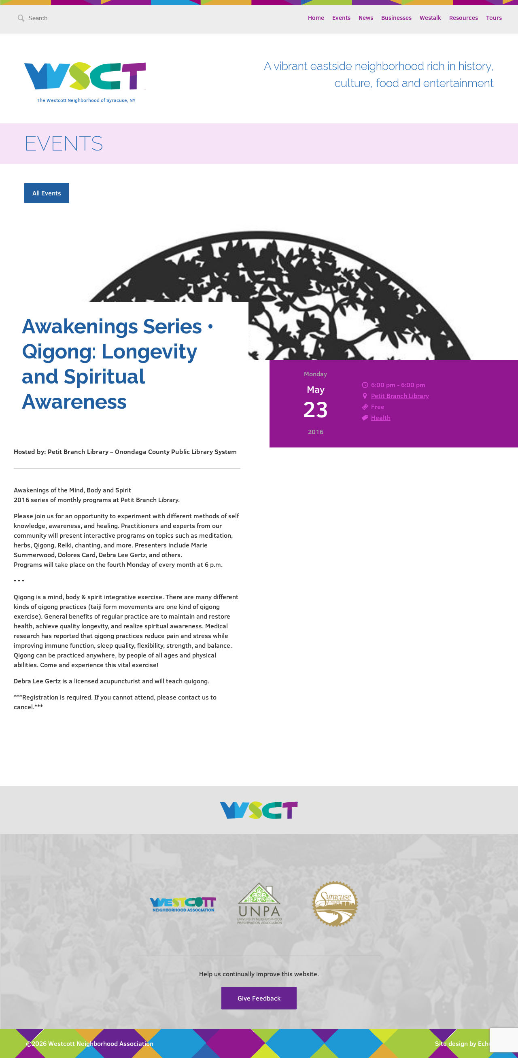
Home (316, 17)
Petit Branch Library (400, 395)
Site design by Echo (463, 1043)
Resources (463, 17)
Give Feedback (259, 998)
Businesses (396, 17)
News (366, 17)
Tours (494, 17)
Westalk (430, 17)
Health (381, 417)
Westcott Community (85, 76)
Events (341, 17)
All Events (46, 193)
